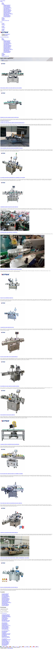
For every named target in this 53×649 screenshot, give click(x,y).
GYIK (3, 19)
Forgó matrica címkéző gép (7, 46)
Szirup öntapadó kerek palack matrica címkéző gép (7, 414)
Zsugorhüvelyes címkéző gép (7, 48)
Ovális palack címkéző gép (7, 9)
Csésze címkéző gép (4, 624)
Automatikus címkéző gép (7, 40)
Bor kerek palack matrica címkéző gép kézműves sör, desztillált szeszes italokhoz (11, 473)
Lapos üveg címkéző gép (7, 6)
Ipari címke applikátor (5, 631)
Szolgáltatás (3, 24)
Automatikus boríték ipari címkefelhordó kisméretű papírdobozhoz (9, 444)
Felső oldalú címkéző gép (7, 15)
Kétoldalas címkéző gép (7, 5)
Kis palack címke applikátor (5, 642)
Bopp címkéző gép (4, 619)
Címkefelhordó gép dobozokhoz (6, 633)
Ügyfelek (3, 18)
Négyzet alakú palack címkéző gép (8, 49)
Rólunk (3, 3)
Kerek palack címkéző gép (7, 11)
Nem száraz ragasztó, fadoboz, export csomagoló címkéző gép (9, 356)
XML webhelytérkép (10, 648)
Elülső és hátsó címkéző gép (5, 627)
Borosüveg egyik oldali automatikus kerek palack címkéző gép (9, 587)
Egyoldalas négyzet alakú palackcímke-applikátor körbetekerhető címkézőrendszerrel (12, 122)
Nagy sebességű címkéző (5, 629)
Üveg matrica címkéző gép (7, 51)
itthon (2, 2)
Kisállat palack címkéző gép (5, 636)
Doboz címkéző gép (4, 622)
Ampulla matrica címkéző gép (6, 614)
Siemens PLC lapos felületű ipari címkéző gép (6, 297)
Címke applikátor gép (6, 8)
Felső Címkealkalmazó (5, 644)
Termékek (3, 4)
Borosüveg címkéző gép (7, 16)
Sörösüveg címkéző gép (5, 618)
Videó (3, 17)
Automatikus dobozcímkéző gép (6, 616)
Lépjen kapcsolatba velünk (5, 20)
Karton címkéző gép (4, 623)
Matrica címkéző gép (6, 14)
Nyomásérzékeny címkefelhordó (6, 639)
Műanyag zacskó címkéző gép (6, 637)
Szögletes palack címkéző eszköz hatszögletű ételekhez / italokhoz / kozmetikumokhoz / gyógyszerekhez (14, 557)
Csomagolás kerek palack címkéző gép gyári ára (7, 327)
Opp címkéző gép (4, 635)
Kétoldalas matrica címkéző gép (6, 625)
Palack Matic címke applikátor (6, 620)
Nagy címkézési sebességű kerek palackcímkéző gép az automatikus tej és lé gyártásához (12, 177)
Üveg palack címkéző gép (7, 7)
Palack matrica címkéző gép (5, 621)
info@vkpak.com (4, 613)
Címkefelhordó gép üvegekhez (6, 634)
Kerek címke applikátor (5, 641)
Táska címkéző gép (4, 617)
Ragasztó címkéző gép (5, 628)
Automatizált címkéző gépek (5, 615)
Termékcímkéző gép (4, 640)
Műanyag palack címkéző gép (7, 10)
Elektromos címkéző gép (5, 626)
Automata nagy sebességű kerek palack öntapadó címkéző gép (9, 532)
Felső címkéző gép (4, 645)
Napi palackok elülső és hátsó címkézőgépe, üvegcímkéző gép (8, 232)
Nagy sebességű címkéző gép (7, 43)
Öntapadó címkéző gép (7, 12)
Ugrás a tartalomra (2, 0)
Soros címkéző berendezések (6, 630)
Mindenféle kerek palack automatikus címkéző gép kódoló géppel (9, 117)
